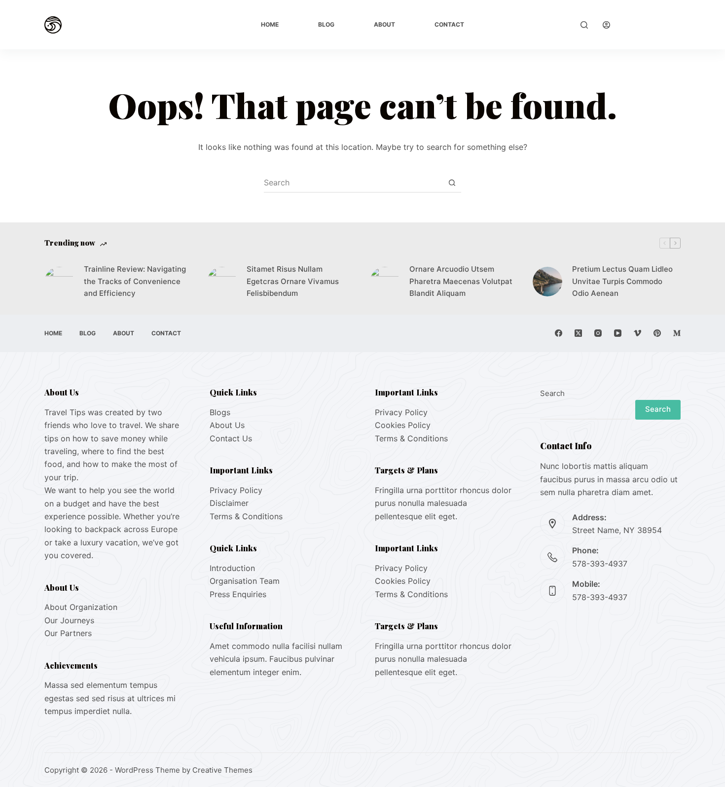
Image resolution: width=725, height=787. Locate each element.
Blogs (220, 412)
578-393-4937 (599, 564)
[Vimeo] (637, 333)
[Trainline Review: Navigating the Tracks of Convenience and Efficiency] (59, 281)
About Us (227, 425)
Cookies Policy (403, 425)
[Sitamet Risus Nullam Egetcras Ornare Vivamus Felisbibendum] (222, 281)
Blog (326, 24)
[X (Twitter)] (578, 333)
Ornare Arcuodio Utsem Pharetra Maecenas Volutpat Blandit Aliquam (460, 281)
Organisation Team (245, 581)
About (384, 24)
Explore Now (652, 25)
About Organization (80, 607)
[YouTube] (617, 333)
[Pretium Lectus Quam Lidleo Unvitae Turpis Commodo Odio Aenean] (547, 281)
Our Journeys (69, 620)
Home (270, 24)
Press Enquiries (238, 594)
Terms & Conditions (246, 516)
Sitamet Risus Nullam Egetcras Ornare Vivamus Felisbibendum (293, 281)
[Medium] (677, 333)
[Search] (584, 25)
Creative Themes (222, 770)
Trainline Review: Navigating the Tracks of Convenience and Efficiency (135, 281)
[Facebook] (558, 333)
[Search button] (451, 182)
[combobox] (353, 182)
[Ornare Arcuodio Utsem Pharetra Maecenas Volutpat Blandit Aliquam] (384, 281)
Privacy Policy (236, 490)
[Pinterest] (657, 333)
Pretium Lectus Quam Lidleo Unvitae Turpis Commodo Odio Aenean (622, 281)
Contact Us (231, 438)
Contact (449, 24)
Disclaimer (229, 503)
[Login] (606, 25)
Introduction (232, 568)
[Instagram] (598, 333)
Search (552, 393)
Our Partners (68, 633)
